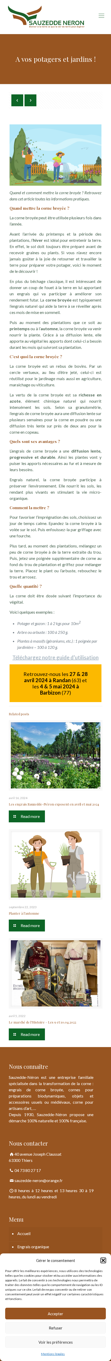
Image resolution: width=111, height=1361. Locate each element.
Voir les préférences (55, 1342)
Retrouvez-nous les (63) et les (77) (55, 683)
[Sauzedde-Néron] (55, 17)
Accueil (23, 1233)
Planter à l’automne (24, 913)
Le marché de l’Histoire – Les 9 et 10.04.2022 (42, 1022)
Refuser (55, 1328)
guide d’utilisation (77, 657)
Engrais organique (33, 1246)
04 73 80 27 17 (27, 1170)
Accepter (55, 1313)
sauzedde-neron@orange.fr (38, 1180)
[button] (103, 1260)
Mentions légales (53, 1354)
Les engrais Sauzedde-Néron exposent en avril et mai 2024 (54, 804)
